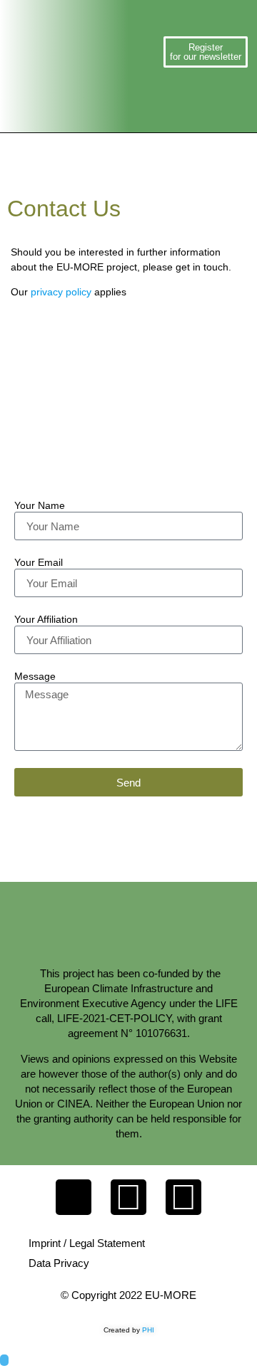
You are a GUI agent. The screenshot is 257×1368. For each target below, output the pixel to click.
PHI (148, 1330)
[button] (149, 51)
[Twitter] (128, 1197)
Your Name (39, 505)
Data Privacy (59, 1263)
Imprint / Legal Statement (87, 1243)
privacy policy (61, 292)
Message (35, 676)
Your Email (38, 562)
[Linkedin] (183, 1197)
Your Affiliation (46, 619)
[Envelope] (73, 1197)
